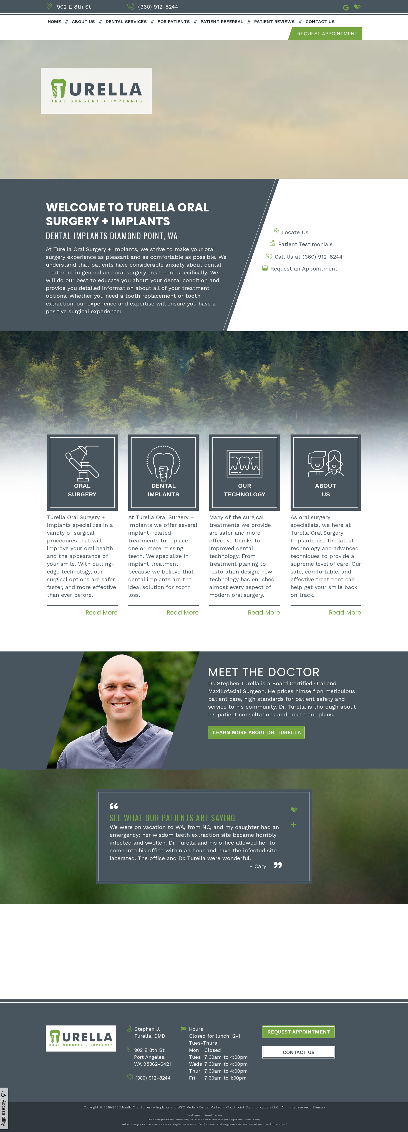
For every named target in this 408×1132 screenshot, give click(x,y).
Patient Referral (222, 21)
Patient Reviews (274, 21)
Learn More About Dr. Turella (257, 732)
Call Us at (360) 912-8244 (308, 256)
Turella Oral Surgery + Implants (146, 1107)
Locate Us (294, 232)
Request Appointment (327, 33)
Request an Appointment (304, 268)
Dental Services (126, 21)
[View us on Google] (346, 7)
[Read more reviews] (293, 824)
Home (54, 21)
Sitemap (319, 1107)
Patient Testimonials (305, 244)
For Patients (174, 21)
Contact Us (320, 21)
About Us (83, 21)
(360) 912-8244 (158, 6)
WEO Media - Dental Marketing (201, 1107)
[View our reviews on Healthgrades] (357, 7)
